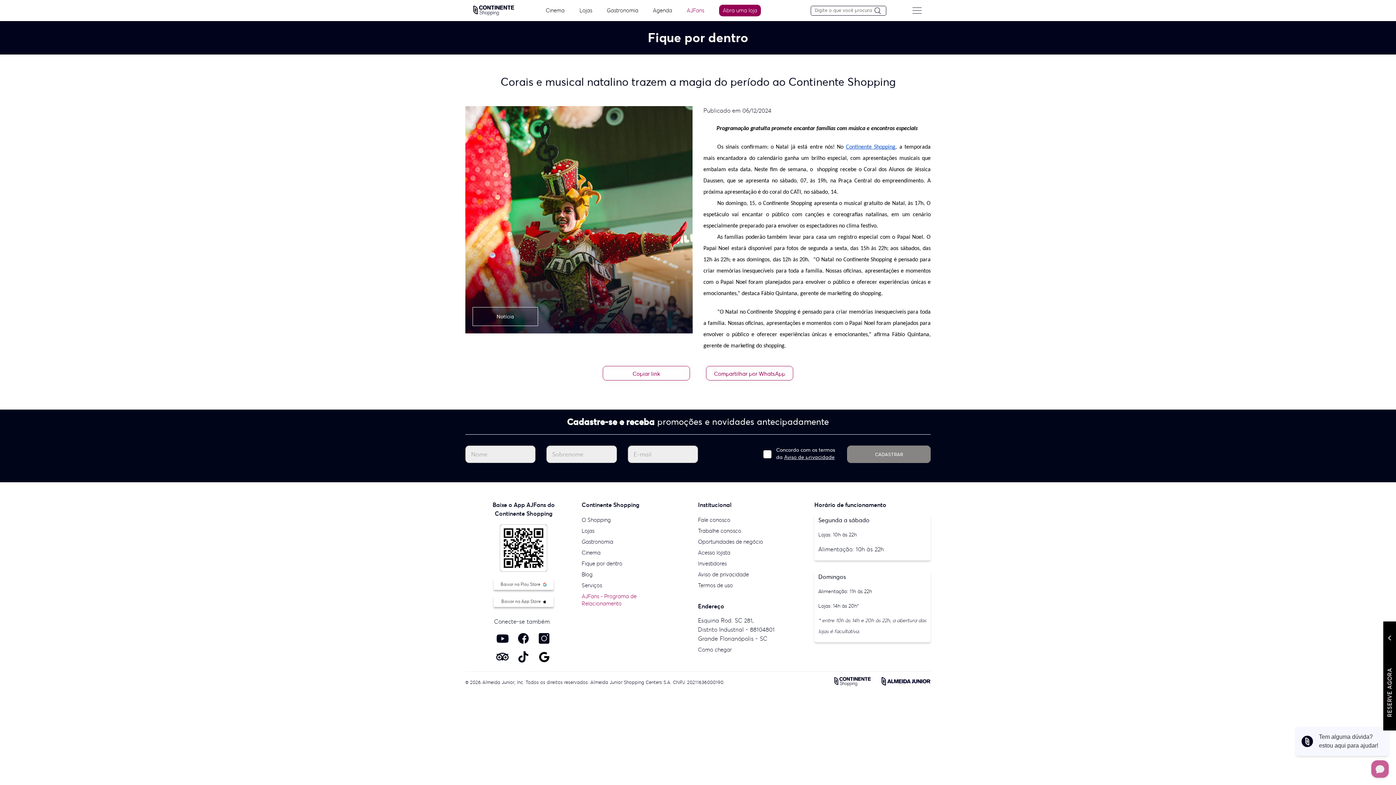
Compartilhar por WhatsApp (749, 373)
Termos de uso (715, 585)
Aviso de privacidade (809, 457)
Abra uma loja (740, 10)
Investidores (712, 563)
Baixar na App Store (521, 601)
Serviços (592, 585)
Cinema (555, 10)
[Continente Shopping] (493, 10)
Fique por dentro (602, 563)
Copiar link (646, 373)
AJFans (695, 10)
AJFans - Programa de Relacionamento (609, 600)
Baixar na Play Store (521, 584)
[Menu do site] (917, 10)
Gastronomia (622, 10)
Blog (587, 574)
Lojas (585, 10)
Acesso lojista (714, 552)
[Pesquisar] (880, 11)
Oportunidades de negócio (730, 541)
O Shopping (596, 519)
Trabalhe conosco (719, 530)
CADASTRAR (889, 454)
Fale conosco (714, 519)
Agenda (662, 10)
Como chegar (715, 649)
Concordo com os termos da (805, 453)
